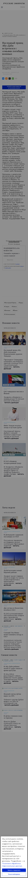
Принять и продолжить (14, 870)
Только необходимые (14, 874)
